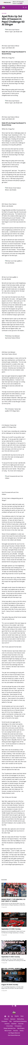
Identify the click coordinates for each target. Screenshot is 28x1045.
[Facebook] (15, 1006)
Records (15, 1030)
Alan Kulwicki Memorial (14, 1035)
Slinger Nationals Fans (9, 1028)
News (22, 1016)
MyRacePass (20, 1019)
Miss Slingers (20, 1028)
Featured (4, 13)
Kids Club (20, 1023)
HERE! (21, 3)
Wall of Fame (8, 1030)
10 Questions (18, 1026)
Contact (6, 1019)
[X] (12, 1006)
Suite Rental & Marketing (20, 1021)
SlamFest (13, 1023)
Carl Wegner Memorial (14, 1033)
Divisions (7, 1023)
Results (17, 1016)
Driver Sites (10, 1026)
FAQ (10, 1021)
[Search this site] (23, 7)
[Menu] (26, 7)
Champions (4, 1021)
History (22, 1030)
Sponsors (12, 1019)
